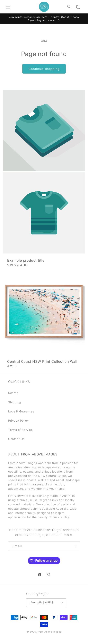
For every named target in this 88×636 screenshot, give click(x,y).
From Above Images (49, 631)
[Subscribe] (75, 546)
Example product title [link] (26, 260)
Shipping (14, 402)
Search (13, 393)
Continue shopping (44, 69)
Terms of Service (20, 429)
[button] (8, 6)
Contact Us (16, 439)
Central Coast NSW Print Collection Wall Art (42, 363)
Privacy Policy (18, 420)
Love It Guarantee (21, 411)
